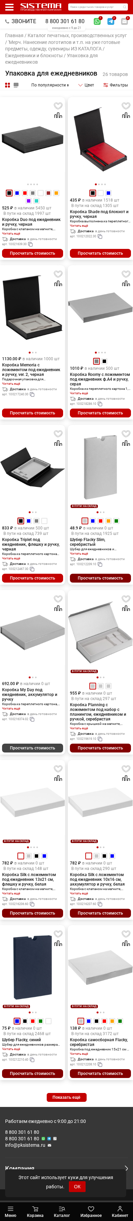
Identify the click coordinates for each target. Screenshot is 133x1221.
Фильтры (119, 85)
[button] (96, 185)
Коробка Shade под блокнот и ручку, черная (99, 214)
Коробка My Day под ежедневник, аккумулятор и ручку (29, 694)
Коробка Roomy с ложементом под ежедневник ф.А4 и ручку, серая (100, 379)
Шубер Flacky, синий (21, 1039)
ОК (77, 1186)
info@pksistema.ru (25, 1145)
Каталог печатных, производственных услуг (77, 35)
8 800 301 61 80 (65, 21)
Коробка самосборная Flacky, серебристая (99, 1042)
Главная (14, 35)
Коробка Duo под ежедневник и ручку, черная (31, 222)
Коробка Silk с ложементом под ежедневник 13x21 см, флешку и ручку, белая (29, 879)
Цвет (89, 85)
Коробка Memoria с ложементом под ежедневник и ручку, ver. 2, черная (31, 370)
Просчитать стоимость (32, 253)
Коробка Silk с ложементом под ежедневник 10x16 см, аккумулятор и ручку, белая (97, 879)
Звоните (24, 21)
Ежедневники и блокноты (34, 55)
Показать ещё (66, 1097)
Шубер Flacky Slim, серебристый (87, 542)
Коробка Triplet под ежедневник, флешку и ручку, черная (31, 544)
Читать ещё (11, 233)
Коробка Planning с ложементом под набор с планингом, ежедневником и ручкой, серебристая (98, 712)
